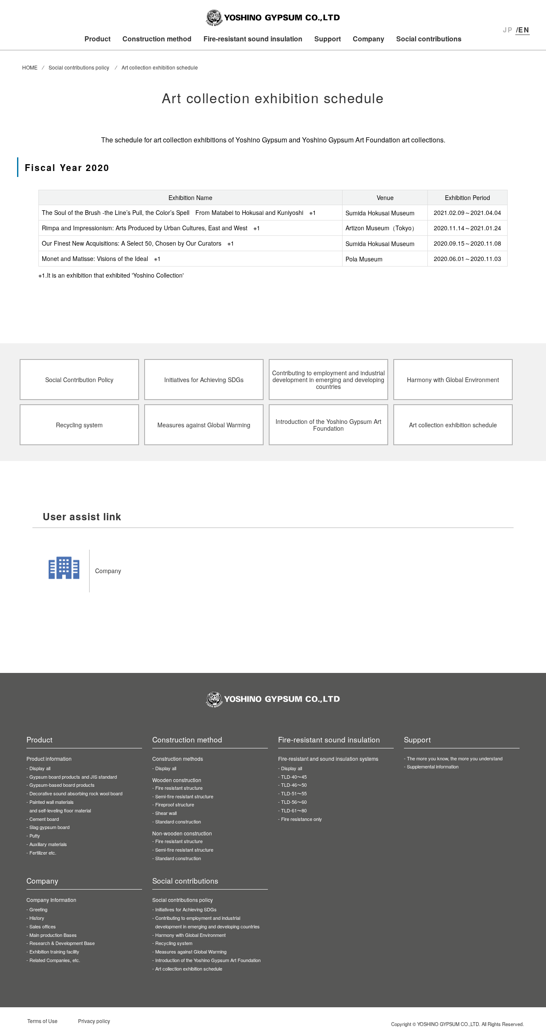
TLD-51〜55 (294, 793)
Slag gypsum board (49, 826)
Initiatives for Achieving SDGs (186, 909)
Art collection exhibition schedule (188, 968)
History (36, 917)
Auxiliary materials (48, 844)
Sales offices (42, 926)
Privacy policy (94, 1020)
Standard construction (178, 821)
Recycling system (173, 942)
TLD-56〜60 (294, 801)
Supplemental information (433, 766)
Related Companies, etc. (54, 960)
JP (508, 30)
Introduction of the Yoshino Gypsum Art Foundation (208, 960)
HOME (30, 67)
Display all (39, 768)
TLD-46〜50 (294, 784)
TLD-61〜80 (294, 810)
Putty (34, 835)
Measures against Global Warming (191, 951)
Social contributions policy (182, 899)
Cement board (44, 818)
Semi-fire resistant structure (184, 796)
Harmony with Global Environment (190, 934)
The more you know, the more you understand (454, 758)
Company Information (51, 899)
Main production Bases (53, 934)
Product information (49, 758)
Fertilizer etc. (42, 852)
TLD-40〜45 (294, 776)
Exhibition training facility (54, 951)
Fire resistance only (301, 818)
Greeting (38, 909)
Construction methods (177, 758)
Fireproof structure (174, 804)
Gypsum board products (73, 776)
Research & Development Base (62, 942)
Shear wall (166, 812)
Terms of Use (42, 1020)
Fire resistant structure (179, 787)
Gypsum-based (62, 784)
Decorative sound (75, 793)
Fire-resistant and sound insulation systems (328, 758)
